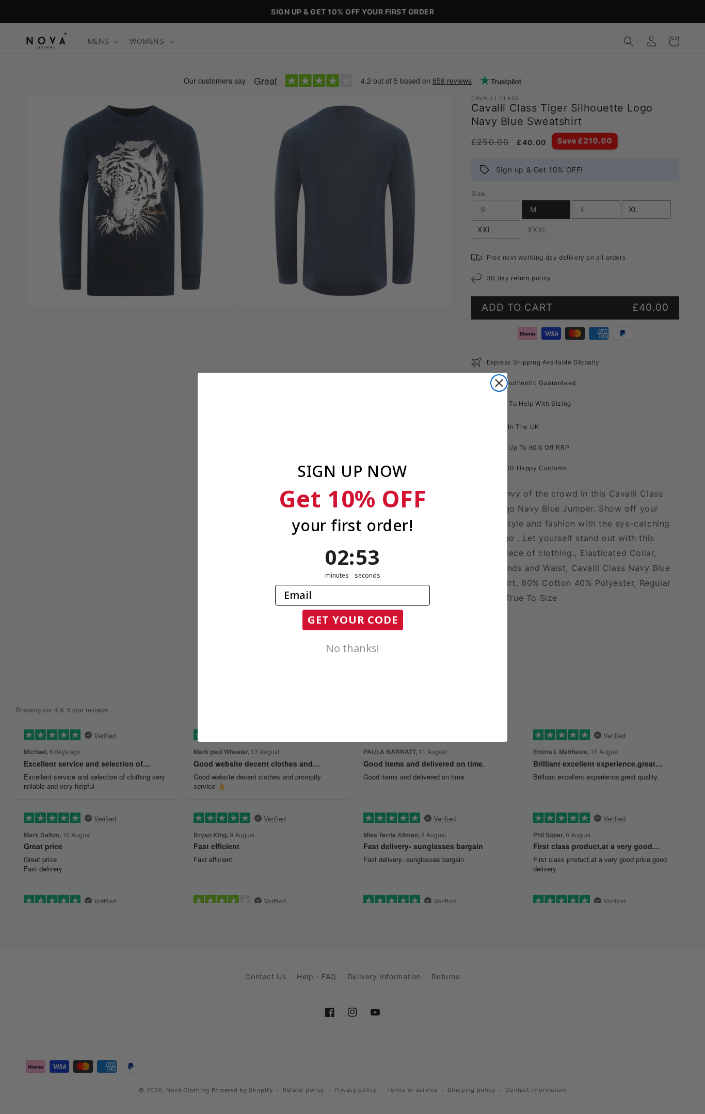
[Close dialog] (499, 383)
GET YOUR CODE (353, 620)
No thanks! (352, 647)
